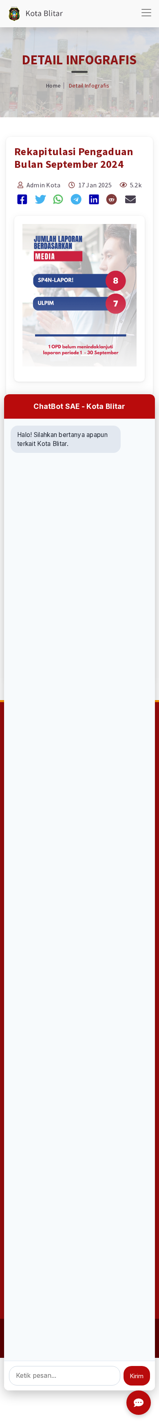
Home (53, 85)
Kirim (137, 1375)
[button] (31, 295)
